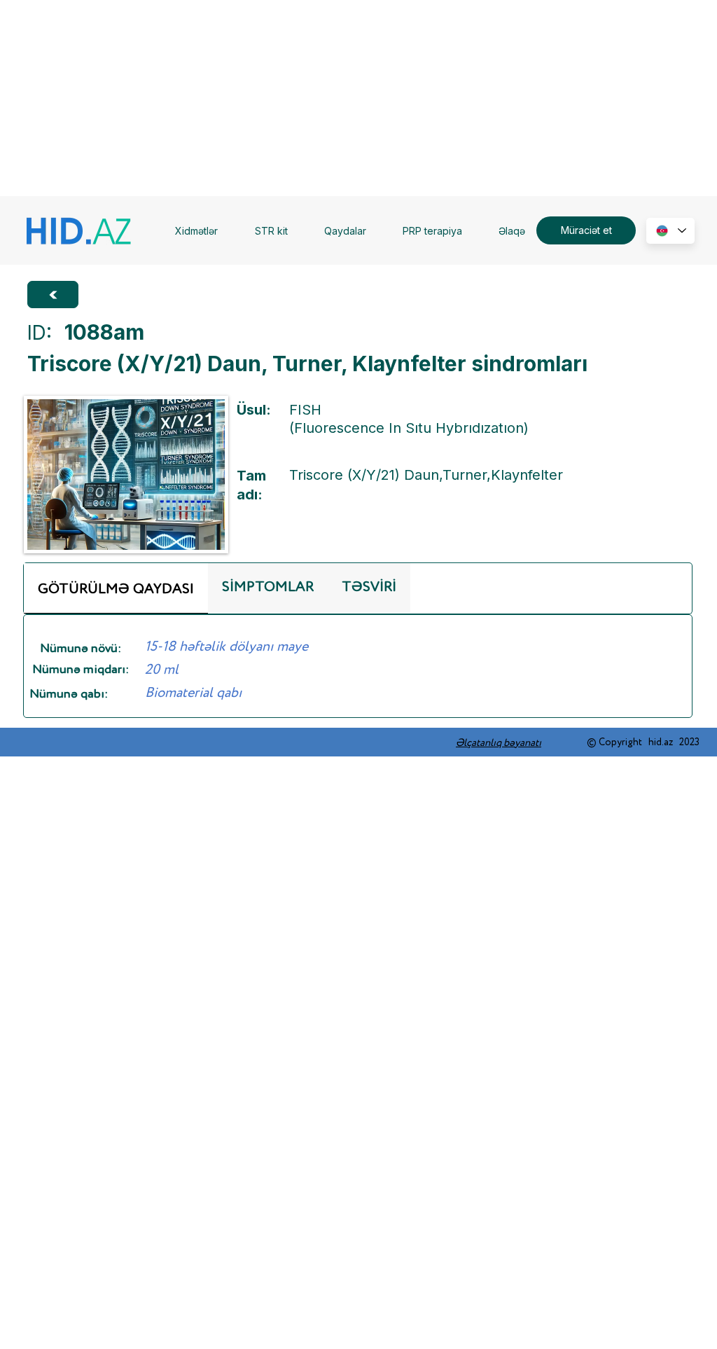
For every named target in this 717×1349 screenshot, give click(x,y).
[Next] (52, 294)
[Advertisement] (358, 98)
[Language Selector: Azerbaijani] (670, 231)
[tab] (116, 588)
